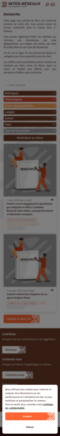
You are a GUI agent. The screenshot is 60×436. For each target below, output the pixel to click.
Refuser (30, 427)
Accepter (27, 416)
